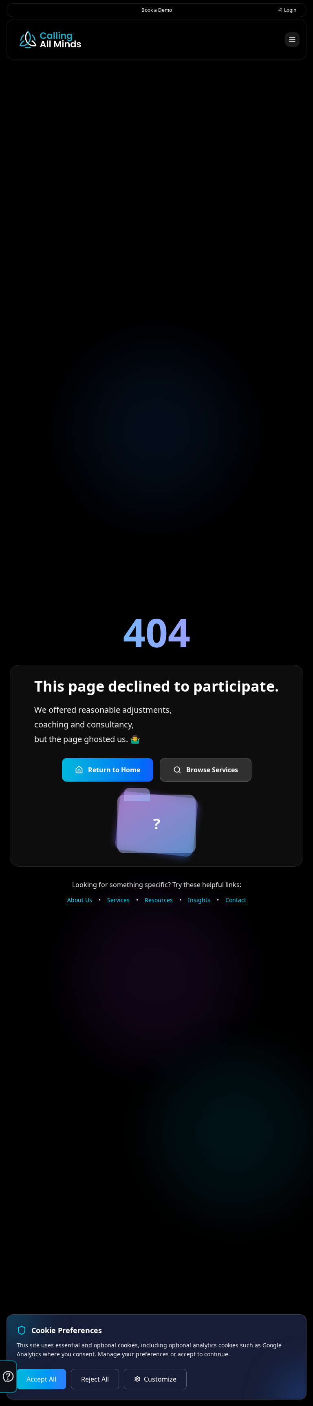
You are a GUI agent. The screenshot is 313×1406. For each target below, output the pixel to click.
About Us (79, 900)
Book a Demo (156, 10)
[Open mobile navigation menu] (292, 39)
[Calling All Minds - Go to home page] (50, 39)
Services (118, 900)
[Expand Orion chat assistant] (8, 1376)
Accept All (41, 1379)
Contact (235, 900)
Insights (199, 900)
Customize (160, 1379)
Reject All (95, 1379)
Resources (159, 900)
